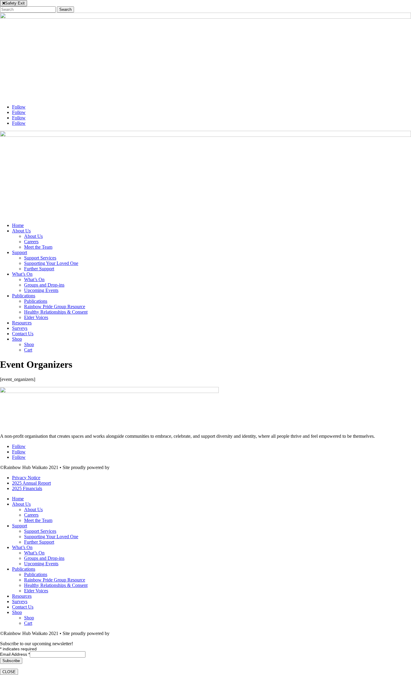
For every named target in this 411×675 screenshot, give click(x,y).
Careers (31, 241)
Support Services (40, 257)
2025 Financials (27, 488)
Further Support (39, 268)
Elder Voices (36, 317)
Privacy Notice (26, 477)
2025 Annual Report (31, 483)
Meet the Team (38, 247)
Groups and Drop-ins (44, 284)
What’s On (22, 274)
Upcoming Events (41, 290)
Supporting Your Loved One (51, 263)
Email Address (15, 654)
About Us (21, 230)
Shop (17, 339)
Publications (23, 295)
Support (19, 252)
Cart (28, 349)
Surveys (19, 328)
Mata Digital (122, 467)
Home (18, 225)
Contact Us (22, 333)
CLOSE (9, 672)
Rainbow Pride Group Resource (54, 306)
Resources (22, 322)
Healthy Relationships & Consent (56, 311)
